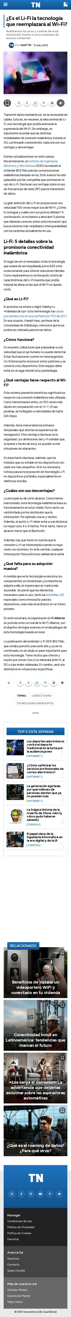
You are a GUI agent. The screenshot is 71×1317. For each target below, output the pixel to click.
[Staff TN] (12, 45)
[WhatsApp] (35, 103)
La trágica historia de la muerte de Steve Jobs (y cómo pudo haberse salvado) (44, 815)
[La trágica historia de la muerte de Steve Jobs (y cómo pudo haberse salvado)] (15, 816)
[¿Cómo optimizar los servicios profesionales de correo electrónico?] (15, 771)
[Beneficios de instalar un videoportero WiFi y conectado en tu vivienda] (35, 972)
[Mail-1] (59, 1194)
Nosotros (13, 1258)
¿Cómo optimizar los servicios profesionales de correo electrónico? (45, 768)
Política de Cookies (19, 1233)
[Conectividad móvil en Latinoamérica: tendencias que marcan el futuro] (35, 1025)
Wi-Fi (45, 407)
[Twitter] (12, 1194)
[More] (60, 103)
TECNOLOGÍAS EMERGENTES (35, 703)
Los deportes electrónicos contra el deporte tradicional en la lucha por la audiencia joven (45, 746)
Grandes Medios (17, 1290)
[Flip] (52, 103)
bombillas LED (55, 595)
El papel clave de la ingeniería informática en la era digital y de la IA (45, 837)
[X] (18, 103)
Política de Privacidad (20, 1227)
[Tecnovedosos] (35, 4)
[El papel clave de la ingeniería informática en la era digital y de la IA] (15, 839)
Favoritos (13, 1239)
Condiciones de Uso (19, 1221)
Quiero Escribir (16, 1270)
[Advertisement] (35, 900)
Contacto (13, 1264)
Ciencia (33, 824)
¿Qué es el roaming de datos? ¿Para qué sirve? (35, 1148)
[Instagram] (31, 1194)
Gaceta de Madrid (18, 1296)
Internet (34, 756)
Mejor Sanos (15, 1302)
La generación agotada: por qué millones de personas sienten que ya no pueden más (44, 791)
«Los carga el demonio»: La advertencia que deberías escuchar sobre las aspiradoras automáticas (35, 1089)
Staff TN (25, 45)
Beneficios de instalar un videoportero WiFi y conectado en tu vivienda (35, 987)
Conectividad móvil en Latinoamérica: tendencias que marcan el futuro (35, 1040)
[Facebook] (27, 103)
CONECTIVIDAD (42, 695)
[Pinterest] (43, 103)
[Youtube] (40, 1194)
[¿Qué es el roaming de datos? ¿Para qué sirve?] (35, 1130)
